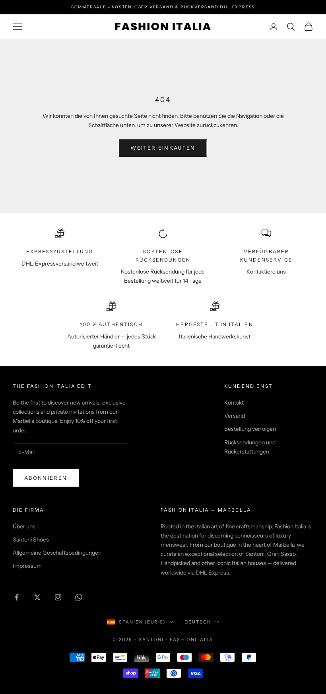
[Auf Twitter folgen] (37, 597)
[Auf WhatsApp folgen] (79, 597)
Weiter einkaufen (162, 148)
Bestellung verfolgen (250, 428)
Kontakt (234, 402)
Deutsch (197, 622)
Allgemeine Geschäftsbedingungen (57, 552)
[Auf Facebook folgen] (17, 597)
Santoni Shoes (31, 539)
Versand (234, 415)
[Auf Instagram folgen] (58, 597)
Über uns (24, 526)
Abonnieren (45, 478)
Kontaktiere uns (266, 271)
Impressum (27, 565)
